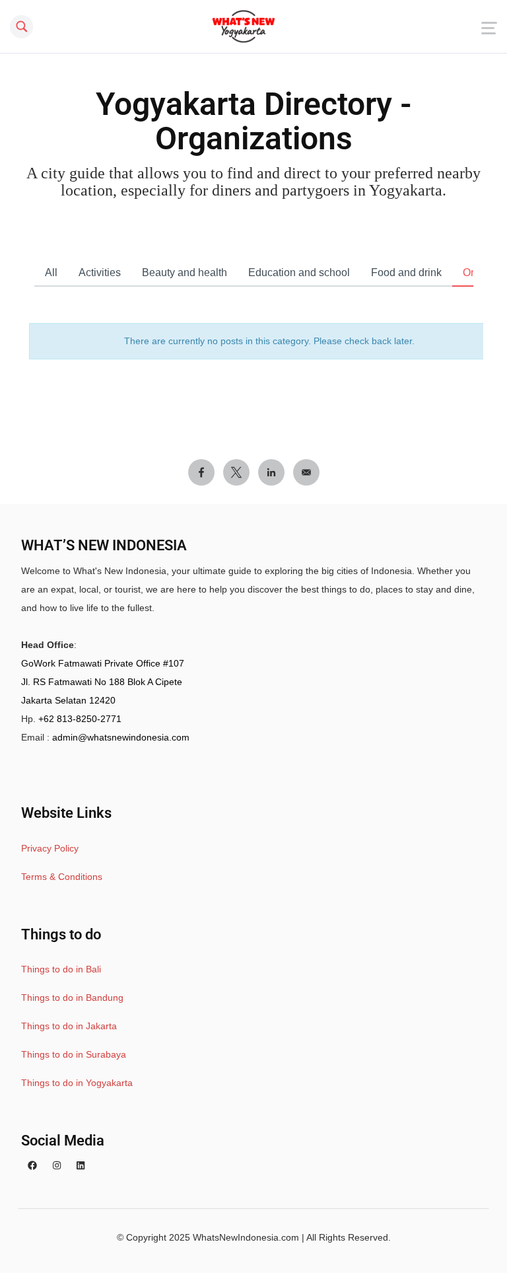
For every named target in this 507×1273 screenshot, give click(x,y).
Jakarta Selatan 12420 (68, 700)
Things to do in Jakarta (69, 1026)
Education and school (299, 272)
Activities (100, 272)
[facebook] (32, 1166)
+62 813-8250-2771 (79, 718)
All (51, 272)
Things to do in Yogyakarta (77, 1082)
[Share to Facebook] (201, 472)
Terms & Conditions (61, 876)
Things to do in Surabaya (73, 1054)
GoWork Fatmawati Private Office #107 (102, 663)
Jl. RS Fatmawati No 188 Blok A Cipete (101, 681)
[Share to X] (236, 472)
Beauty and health (184, 272)
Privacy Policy (50, 848)
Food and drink (406, 272)
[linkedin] (80, 1166)
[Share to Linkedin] (271, 472)
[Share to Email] (306, 472)
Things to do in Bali (61, 969)
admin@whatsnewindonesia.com (120, 737)
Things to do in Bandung (72, 997)
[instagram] (57, 1166)
